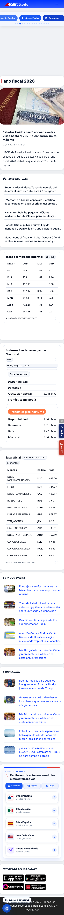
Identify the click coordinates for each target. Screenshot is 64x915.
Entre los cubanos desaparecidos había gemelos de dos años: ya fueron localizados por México (39, 734)
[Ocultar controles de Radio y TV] (61, 421)
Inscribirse (15, 786)
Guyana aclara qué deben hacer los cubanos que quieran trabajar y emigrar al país (40, 701)
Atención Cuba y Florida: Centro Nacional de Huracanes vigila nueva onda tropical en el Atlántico (40, 637)
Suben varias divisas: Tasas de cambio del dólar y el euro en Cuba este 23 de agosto (30, 189)
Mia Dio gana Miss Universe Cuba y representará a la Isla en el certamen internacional (39, 653)
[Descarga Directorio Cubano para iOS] (13, 880)
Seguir (34, 786)
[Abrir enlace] (10, 588)
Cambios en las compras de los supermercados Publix (38, 622)
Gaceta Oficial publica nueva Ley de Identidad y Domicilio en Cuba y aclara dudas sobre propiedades (32, 226)
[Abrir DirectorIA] (6, 908)
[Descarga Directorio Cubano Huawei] (35, 889)
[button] (61, 431)
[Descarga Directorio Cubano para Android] (35, 880)
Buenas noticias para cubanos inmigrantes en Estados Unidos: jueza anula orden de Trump (38, 684)
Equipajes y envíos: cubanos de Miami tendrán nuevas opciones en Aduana (40, 590)
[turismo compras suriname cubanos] (10, 699)
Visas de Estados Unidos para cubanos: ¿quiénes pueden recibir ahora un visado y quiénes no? (39, 607)
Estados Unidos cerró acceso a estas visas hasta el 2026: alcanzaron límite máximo (29, 136)
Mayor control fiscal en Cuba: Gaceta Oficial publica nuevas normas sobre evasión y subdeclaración (32, 239)
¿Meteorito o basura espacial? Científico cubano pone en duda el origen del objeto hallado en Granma (29, 201)
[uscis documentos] (10, 750)
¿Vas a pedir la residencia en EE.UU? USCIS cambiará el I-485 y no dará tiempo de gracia (39, 751)
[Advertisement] (32, 51)
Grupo (51, 786)
